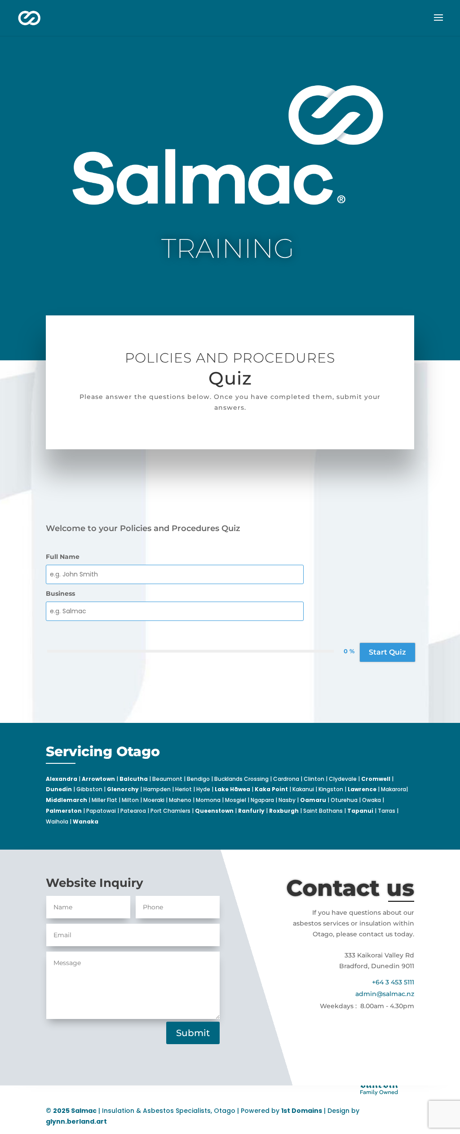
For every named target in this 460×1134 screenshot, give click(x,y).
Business (60, 593)
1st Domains (301, 1110)
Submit (193, 1033)
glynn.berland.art (76, 1121)
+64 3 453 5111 (393, 982)
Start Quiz (387, 652)
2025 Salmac (75, 1110)
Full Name (63, 557)
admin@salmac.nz (384, 994)
